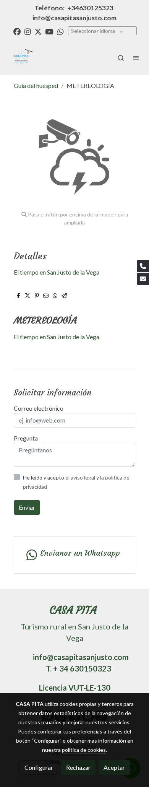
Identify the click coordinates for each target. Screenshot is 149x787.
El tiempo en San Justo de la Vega (56, 272)
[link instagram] (27, 31)
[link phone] (143, 266)
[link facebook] (17, 31)
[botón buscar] (121, 57)
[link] (21, 57)
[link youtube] (49, 31)
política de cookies (84, 749)
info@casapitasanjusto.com (74, 18)
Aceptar (114, 767)
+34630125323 (90, 8)
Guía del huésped (36, 85)
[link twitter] (38, 31)
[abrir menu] (136, 57)
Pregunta (26, 438)
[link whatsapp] (60, 31)
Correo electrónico (38, 408)
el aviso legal (80, 477)
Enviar (27, 507)
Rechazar (78, 767)
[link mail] (143, 279)
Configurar (38, 767)
